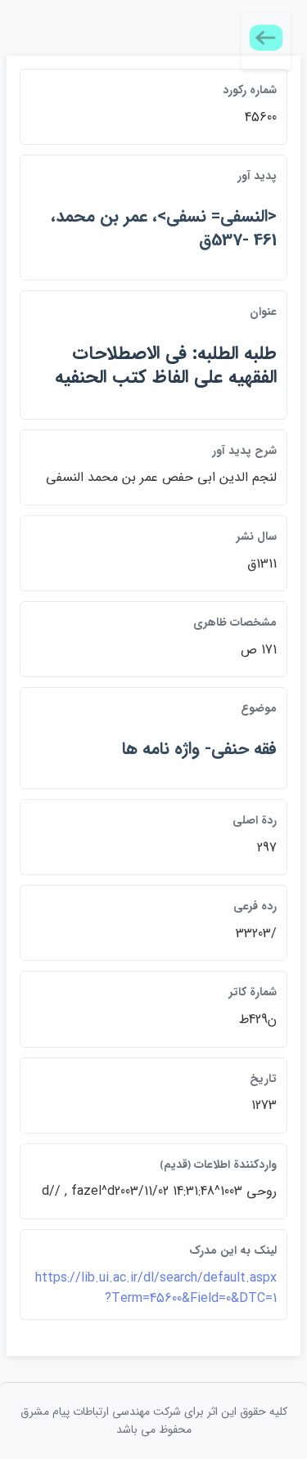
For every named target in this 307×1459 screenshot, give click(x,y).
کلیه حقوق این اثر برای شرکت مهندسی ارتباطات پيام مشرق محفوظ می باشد (153, 1421)
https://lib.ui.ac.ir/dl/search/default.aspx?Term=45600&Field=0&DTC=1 (156, 1288)
